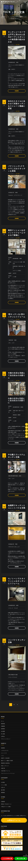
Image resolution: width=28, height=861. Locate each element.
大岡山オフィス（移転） (6, 806)
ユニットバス (4, 753)
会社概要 (3, 731)
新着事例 (3, 728)
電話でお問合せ (20, 858)
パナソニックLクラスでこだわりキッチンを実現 (16, 168)
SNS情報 (3, 782)
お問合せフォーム (14, 820)
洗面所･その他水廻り (5, 758)
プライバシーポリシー (5, 739)
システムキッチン (5, 750)
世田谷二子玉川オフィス (6, 804)
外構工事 (3, 768)
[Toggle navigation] (25, 2)
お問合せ (3, 736)
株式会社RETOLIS (8, 2)
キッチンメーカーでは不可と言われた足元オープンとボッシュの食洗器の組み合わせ (16, 37)
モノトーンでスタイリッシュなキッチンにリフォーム (16, 581)
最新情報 (3, 723)
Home (14, 15)
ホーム (2, 721)
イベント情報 (4, 785)
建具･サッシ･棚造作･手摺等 (7, 760)
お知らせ (3, 787)
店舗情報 (3, 726)
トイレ (2, 755)
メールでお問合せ (7, 858)
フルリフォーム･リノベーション (8, 773)
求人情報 (3, 733)
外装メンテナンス (5, 765)
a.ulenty (11, 44)
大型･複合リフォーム (5, 770)
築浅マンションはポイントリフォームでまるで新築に (16, 232)
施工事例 (18, 44)
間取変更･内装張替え (5, 763)
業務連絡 (3, 792)
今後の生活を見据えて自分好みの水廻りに (16, 375)
